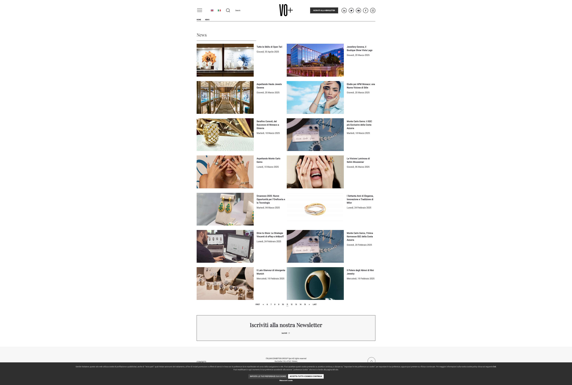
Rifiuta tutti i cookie (286, 380)
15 (305, 304)
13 (296, 304)
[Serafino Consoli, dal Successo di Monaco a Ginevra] (225, 134)
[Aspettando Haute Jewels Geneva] (225, 97)
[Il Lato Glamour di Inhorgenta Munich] (225, 283)
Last (315, 304)
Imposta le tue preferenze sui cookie (268, 376)
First (258, 304)
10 (283, 304)
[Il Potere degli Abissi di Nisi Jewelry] (315, 283)
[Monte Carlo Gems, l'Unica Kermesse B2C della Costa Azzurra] (315, 246)
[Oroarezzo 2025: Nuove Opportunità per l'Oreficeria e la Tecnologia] (225, 209)
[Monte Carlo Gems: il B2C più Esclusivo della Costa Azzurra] (315, 134)
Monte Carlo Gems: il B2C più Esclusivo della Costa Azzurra (359, 125)
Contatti (201, 362)
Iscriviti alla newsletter (324, 10)
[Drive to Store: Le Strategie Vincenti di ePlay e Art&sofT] (225, 246)
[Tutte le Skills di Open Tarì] (225, 60)
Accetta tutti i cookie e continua (306, 376)
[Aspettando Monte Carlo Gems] (225, 171)
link (494, 367)
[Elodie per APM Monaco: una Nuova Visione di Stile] (315, 97)
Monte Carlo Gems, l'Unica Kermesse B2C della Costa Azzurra (360, 237)
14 (300, 304)
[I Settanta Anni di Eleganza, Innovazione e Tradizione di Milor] (315, 209)
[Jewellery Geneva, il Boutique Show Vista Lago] (315, 60)
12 (291, 304)
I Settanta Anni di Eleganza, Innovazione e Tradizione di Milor (360, 199)
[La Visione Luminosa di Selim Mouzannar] (315, 171)
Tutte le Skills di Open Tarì (269, 46)
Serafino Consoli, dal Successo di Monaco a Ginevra (268, 125)
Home (199, 19)
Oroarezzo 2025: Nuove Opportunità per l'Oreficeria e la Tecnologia (271, 199)
